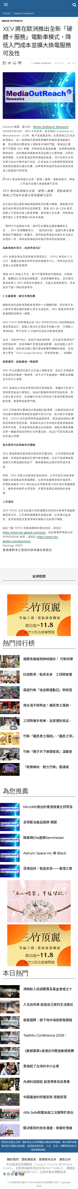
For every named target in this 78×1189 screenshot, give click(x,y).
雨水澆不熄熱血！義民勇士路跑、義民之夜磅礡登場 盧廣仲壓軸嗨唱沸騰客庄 (48, 705)
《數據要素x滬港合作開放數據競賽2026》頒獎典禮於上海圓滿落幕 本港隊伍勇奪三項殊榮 (48, 1051)
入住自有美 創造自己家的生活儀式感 (48, 1004)
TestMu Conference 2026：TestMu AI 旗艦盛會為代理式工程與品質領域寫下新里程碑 (48, 1035)
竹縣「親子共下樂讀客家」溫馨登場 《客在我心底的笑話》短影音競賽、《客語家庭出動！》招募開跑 (48, 752)
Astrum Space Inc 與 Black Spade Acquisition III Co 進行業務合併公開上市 (47, 853)
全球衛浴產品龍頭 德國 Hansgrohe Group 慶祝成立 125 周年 (47, 822)
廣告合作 (65, 1159)
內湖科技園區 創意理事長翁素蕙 (46, 1082)
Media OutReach (24, 13)
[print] (15, 63)
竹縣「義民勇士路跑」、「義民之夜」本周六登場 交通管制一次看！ (48, 736)
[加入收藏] (20, 63)
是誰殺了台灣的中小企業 (41, 1066)
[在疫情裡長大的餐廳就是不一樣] (39, 901)
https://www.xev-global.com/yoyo (24, 532)
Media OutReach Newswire (51, 126)
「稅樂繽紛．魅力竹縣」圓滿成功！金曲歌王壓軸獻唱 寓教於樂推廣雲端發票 (48, 767)
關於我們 (13, 1159)
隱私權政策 (29, 1159)
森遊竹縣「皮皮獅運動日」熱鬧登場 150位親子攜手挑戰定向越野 (47, 690)
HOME (6, 13)
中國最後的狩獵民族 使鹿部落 (45, 1097)
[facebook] (5, 63)
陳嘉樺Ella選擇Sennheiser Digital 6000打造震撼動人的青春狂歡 (48, 838)
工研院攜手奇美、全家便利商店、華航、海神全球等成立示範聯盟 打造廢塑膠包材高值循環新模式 (47, 721)
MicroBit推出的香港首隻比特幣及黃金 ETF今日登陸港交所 (48, 807)
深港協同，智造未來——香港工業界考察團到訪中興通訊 (47, 868)
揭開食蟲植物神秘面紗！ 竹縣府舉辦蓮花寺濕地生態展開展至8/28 (48, 659)
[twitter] (10, 63)
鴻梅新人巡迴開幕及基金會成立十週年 (47, 989)
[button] (74, 5)
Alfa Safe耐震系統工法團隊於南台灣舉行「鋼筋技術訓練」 (48, 1112)
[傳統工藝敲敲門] (39, 615)
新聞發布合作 (47, 1159)
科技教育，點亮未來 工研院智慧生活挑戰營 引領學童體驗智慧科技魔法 (47, 674)
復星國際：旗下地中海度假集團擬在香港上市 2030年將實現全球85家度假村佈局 (47, 1020)
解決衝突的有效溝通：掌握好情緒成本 (47, 1128)
